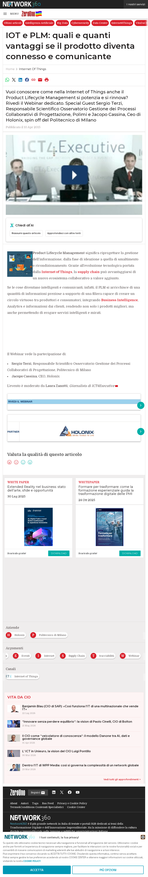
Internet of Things (32, 69)
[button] (11, 14)
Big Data (62, 22)
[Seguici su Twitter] (62, 792)
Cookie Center (76, 807)
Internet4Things (121, 22)
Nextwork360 (18, 823)
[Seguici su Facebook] (70, 792)
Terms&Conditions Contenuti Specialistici (37, 807)
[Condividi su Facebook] (27, 80)
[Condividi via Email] (40, 80)
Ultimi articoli (12, 22)
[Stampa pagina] (47, 80)
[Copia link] (33, 80)
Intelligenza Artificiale (39, 22)
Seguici (36, 792)
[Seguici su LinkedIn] (54, 792)
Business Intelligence (119, 300)
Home (10, 69)
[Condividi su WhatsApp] (7, 80)
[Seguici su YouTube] (77, 792)
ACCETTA (36, 869)
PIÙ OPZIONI (108, 869)
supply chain (89, 272)
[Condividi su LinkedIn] (20, 80)
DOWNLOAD (59, 553)
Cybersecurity (80, 22)
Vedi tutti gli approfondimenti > (122, 779)
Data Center (100, 22)
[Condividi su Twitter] (14, 80)
